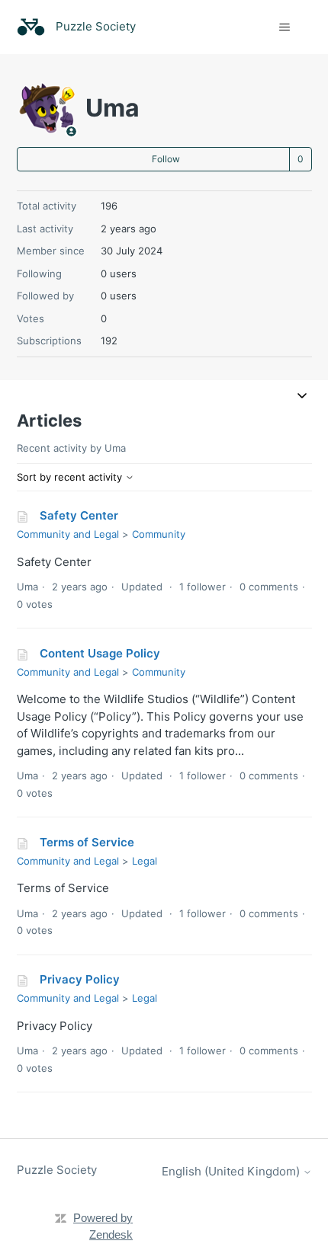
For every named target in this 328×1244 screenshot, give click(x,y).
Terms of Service (87, 842)
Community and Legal (68, 534)
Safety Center (79, 515)
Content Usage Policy (100, 653)
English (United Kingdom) (232, 1171)
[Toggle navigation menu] (285, 27)
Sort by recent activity (71, 477)
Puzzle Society (57, 1169)
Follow (166, 159)
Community (158, 534)
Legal (144, 861)
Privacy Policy (80, 979)
